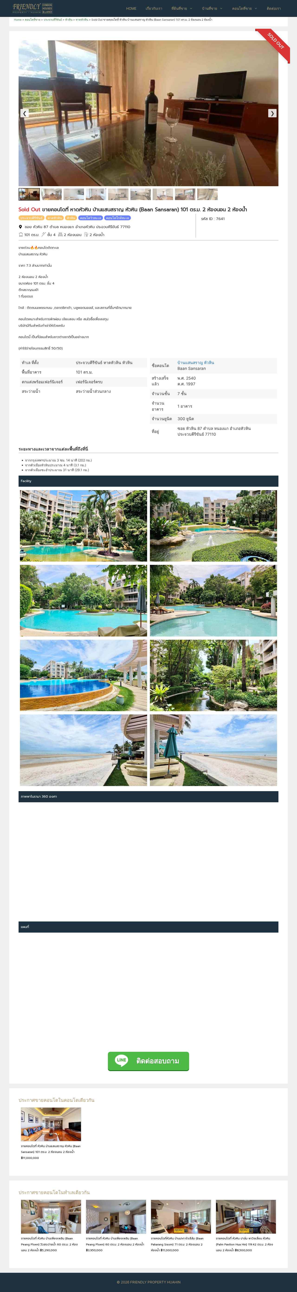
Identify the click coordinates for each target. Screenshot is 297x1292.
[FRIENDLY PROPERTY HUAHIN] (32, 8)
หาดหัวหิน (55, 218)
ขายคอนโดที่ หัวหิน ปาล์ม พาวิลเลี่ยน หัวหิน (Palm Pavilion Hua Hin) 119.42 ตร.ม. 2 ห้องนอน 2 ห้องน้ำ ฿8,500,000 (244, 1244)
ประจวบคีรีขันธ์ (31, 218)
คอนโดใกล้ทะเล (117, 218)
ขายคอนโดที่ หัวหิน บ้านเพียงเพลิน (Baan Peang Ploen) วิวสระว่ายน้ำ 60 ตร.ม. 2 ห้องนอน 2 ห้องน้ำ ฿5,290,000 (49, 1244)
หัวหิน (71, 218)
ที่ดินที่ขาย (179, 8)
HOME (131, 8)
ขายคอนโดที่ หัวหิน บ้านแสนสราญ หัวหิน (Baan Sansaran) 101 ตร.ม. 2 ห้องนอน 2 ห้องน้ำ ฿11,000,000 (51, 1152)
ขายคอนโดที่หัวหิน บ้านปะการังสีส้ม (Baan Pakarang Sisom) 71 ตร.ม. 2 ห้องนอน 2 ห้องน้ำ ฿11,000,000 (177, 1244)
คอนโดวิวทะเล (90, 218)
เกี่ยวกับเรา (154, 8)
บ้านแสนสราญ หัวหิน (196, 362)
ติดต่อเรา (274, 8)
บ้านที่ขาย (209, 8)
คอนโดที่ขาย (242, 8)
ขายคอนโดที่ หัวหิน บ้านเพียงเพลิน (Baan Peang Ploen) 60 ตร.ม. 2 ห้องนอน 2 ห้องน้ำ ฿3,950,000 (115, 1244)
